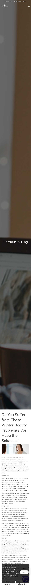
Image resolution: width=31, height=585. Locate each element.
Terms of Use (9, 582)
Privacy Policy (22, 582)
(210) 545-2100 (8, 1)
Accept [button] (24, 572)
